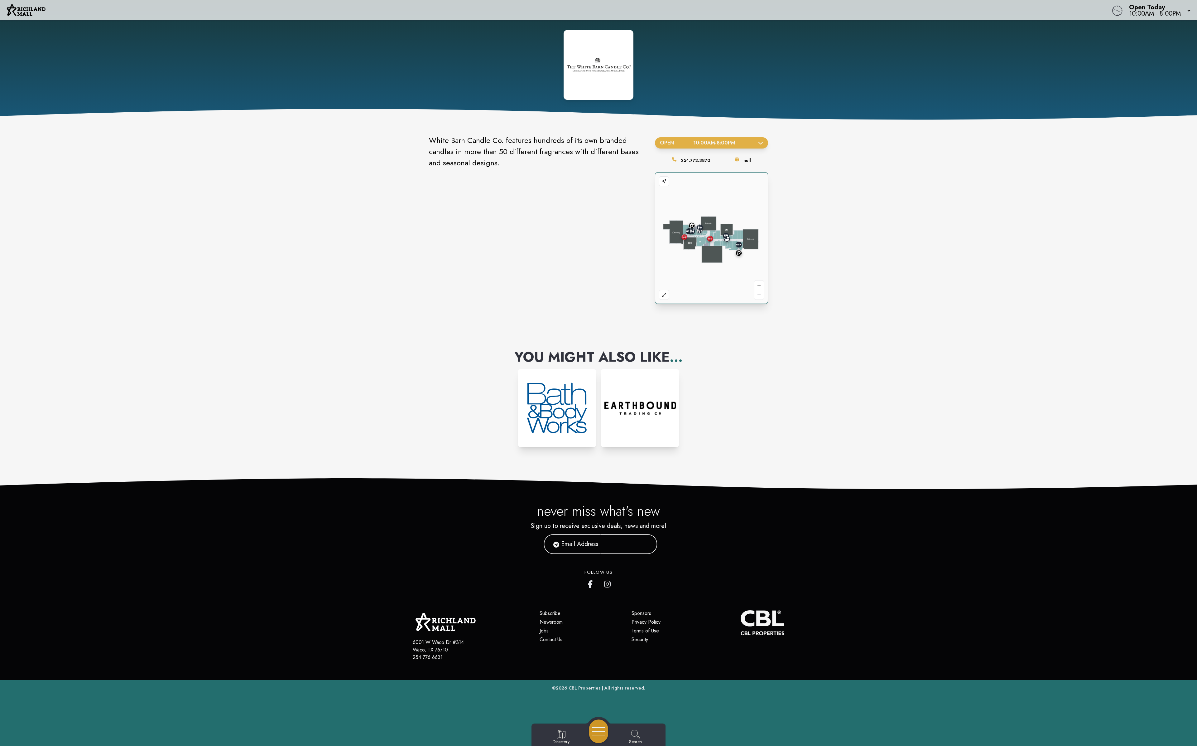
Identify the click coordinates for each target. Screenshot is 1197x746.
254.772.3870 (695, 160)
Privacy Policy (646, 622)
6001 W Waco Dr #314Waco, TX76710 (438, 646)
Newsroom (551, 622)
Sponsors (641, 613)
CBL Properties (585, 688)
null (747, 160)
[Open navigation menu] (598, 731)
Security (640, 639)
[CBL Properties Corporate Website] (740, 622)
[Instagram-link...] (557, 408)
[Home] (450, 9)
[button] (1158, 9)
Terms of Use (645, 630)
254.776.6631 (428, 657)
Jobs (544, 630)
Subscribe (550, 613)
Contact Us (551, 639)
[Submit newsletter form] (645, 544)
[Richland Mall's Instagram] (608, 583)
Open (697, 142)
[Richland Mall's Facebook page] (592, 583)
